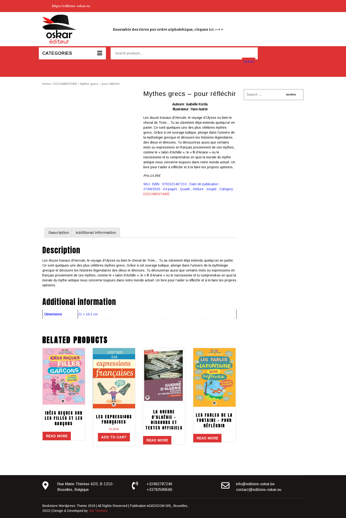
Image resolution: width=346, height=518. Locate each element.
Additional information (96, 232)
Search (248, 61)
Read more (57, 436)
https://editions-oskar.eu (71, 6)
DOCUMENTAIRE (65, 84)
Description (58, 232)
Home (46, 84)
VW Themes (97, 511)
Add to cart (114, 437)
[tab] (58, 233)
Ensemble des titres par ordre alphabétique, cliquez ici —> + (168, 29)
